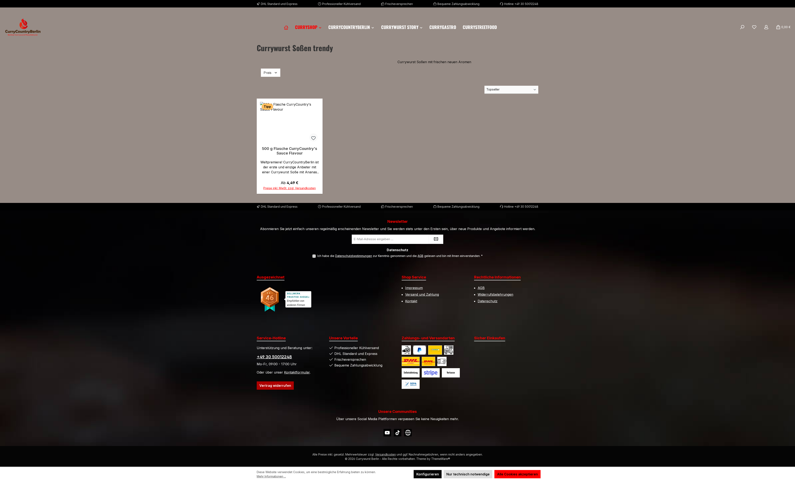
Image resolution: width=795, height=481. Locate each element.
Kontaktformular (297, 372)
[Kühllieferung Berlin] (448, 350)
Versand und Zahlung (422, 294)
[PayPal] (419, 350)
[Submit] (436, 239)
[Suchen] (742, 27)
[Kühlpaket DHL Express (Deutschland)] (411, 361)
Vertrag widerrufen (275, 385)
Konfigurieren (427, 474)
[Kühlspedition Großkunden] (442, 361)
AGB (420, 256)
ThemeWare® (440, 459)
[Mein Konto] (766, 27)
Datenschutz (487, 301)
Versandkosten (385, 454)
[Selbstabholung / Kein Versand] (411, 372)
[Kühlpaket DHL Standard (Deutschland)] (435, 350)
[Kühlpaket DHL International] (428, 361)
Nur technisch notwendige (468, 474)
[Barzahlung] (406, 350)
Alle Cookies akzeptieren (517, 474)
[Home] (286, 27)
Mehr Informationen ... (271, 476)
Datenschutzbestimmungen (353, 256)
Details (289, 186)
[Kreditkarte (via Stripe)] (431, 372)
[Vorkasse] (451, 372)
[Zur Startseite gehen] (22, 27)
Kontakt (411, 301)
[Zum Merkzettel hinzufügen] (313, 137)
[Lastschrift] (411, 384)
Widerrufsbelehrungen (495, 294)
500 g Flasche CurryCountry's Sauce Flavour (289, 150)
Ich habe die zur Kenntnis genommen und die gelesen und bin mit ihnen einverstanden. (400, 256)
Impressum (414, 288)
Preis (268, 73)
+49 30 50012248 (274, 356)
